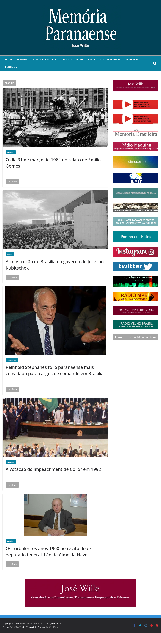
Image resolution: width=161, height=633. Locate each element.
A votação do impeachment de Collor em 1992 (53, 469)
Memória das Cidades (45, 59)
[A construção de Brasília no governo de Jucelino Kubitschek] (55, 219)
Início (8, 59)
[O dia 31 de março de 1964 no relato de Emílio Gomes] (55, 117)
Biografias (132, 59)
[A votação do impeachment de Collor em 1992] (55, 427)
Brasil (91, 59)
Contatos (11, 66)
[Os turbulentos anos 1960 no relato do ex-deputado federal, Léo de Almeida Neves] (55, 515)
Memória (22, 59)
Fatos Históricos (73, 59)
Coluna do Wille (110, 59)
